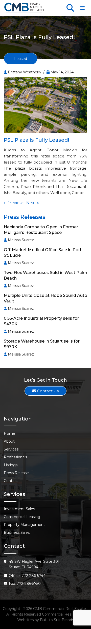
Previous (15, 202)
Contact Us (47, 391)
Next (31, 202)
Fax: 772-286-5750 (25, 583)
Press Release (16, 473)
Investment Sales (19, 509)
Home (9, 433)
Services (11, 449)
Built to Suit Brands (57, 620)
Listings (10, 465)
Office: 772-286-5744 (27, 575)
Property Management (24, 524)
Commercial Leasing (22, 516)
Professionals (15, 457)
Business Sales (17, 532)
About (9, 441)
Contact (11, 480)
